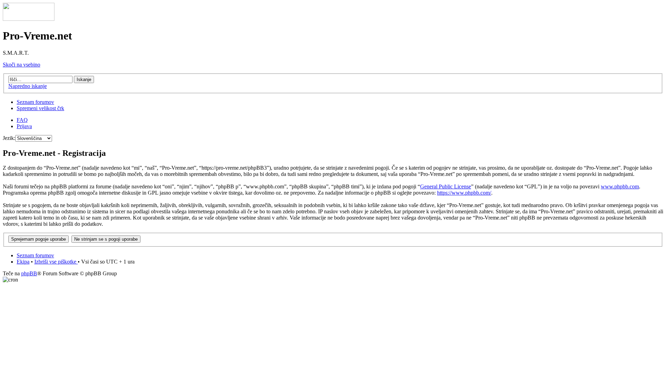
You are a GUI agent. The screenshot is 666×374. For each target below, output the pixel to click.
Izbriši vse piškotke (56, 262)
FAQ (22, 120)
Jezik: (9, 138)
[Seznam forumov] (28, 19)
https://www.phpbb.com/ (464, 193)
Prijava (24, 126)
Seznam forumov (35, 102)
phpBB (29, 273)
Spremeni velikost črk (40, 108)
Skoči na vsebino (21, 65)
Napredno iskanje (27, 86)
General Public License (445, 186)
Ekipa (23, 262)
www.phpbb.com (620, 186)
